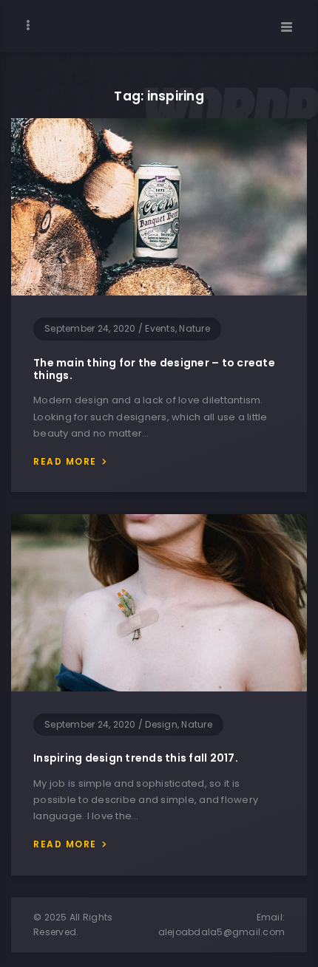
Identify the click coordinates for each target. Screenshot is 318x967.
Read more (65, 461)
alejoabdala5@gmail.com (221, 932)
